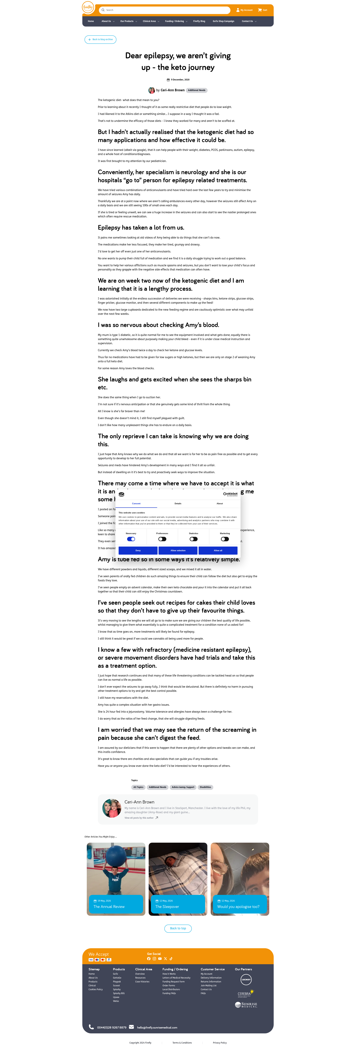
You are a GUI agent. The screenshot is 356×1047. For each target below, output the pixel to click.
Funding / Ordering (174, 21)
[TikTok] (171, 960)
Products (93, 982)
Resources (140, 978)
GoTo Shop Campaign (223, 21)
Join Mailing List (209, 986)
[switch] (162, 539)
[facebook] (148, 960)
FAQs (203, 993)
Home (91, 21)
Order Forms (169, 986)
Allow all (218, 550)
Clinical (92, 986)
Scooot (116, 986)
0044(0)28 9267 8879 (111, 1027)
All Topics (138, 787)
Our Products (127, 21)
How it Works (169, 974)
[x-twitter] (165, 960)
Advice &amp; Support (183, 787)
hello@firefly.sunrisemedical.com (157, 1027)
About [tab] (220, 503)
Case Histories (142, 982)
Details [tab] (178, 503)
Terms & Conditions (182, 1043)
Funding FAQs (169, 993)
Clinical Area (149, 21)
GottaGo (117, 978)
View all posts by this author (139, 818)
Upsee (116, 997)
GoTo (115, 974)
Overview (140, 974)
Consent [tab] (136, 503)
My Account (247, 10)
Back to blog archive (103, 39)
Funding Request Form (174, 982)
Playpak (117, 982)
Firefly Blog (199, 21)
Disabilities (205, 787)
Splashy (117, 990)
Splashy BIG (119, 993)
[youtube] (160, 960)
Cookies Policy (96, 990)
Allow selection (178, 550)
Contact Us (247, 21)
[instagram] (154, 960)
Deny (138, 550)
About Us (106, 21)
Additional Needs (196, 90)
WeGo (116, 1001)
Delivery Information (211, 978)
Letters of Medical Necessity (176, 978)
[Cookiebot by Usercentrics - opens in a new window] (225, 494)
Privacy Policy (220, 1043)
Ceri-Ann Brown (173, 90)
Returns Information (211, 982)
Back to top (178, 928)
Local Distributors (171, 990)
